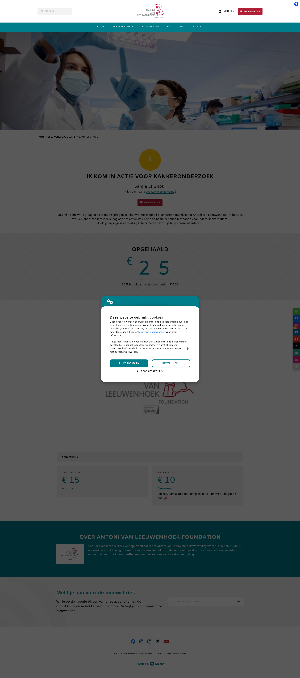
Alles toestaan (129, 363)
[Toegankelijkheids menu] (296, 4)
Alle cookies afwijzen (150, 371)
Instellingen (171, 363)
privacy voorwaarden (153, 332)
